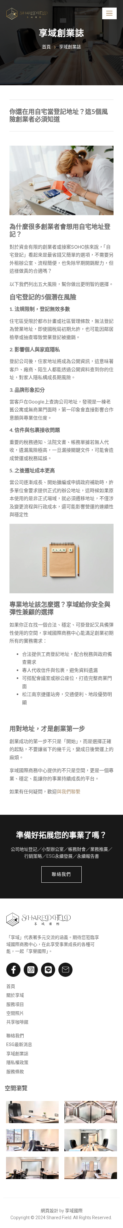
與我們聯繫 (68, 792)
